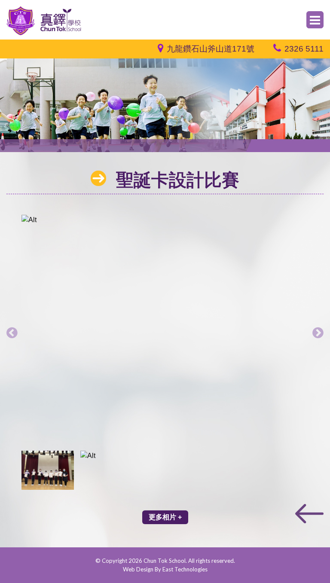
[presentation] (12, 332)
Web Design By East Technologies (165, 569)
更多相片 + (165, 517)
